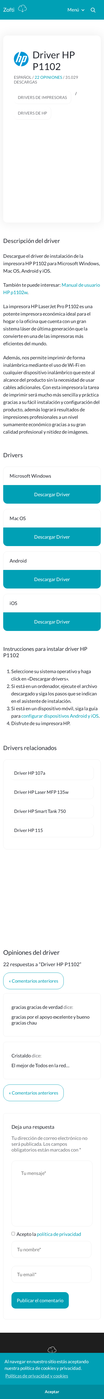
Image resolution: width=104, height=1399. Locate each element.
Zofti (9, 9)
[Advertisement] (54, 165)
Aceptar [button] (52, 1391)
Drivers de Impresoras (42, 97)
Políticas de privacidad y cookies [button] (36, 1376)
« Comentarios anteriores (33, 981)
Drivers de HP (32, 113)
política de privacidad (59, 1234)
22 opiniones (49, 77)
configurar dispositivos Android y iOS (60, 716)
